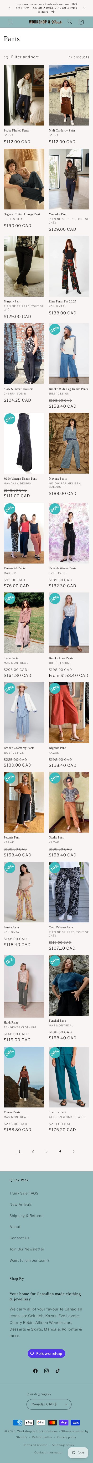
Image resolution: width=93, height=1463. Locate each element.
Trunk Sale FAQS (24, 1193)
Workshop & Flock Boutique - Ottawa (44, 1431)
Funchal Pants (58, 1020)
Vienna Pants (12, 1112)
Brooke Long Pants (61, 658)
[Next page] (73, 1151)
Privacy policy (67, 1437)
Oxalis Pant (56, 837)
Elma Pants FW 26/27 (62, 301)
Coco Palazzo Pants (61, 927)
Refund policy (42, 1437)
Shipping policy (63, 1445)
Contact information (48, 1452)
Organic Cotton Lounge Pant (22, 214)
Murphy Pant (12, 301)
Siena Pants (11, 658)
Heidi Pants (11, 1022)
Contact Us (19, 1238)
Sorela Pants (12, 927)
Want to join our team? (30, 1260)
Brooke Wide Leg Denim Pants (68, 389)
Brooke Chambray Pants (19, 748)
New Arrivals (21, 1204)
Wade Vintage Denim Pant (20, 478)
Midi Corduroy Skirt (62, 130)
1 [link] (20, 1151)
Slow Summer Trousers (19, 389)
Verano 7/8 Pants (15, 568)
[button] (10, 21)
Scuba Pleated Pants (16, 130)
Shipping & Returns (26, 1216)
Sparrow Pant (57, 1112)
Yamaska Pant (58, 214)
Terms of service (35, 1445)
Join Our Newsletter (27, 1249)
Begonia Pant (57, 748)
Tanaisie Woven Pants (62, 568)
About (15, 1227)
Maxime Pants (58, 478)
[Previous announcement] (9, 8)
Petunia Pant (12, 837)
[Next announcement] (84, 8)
